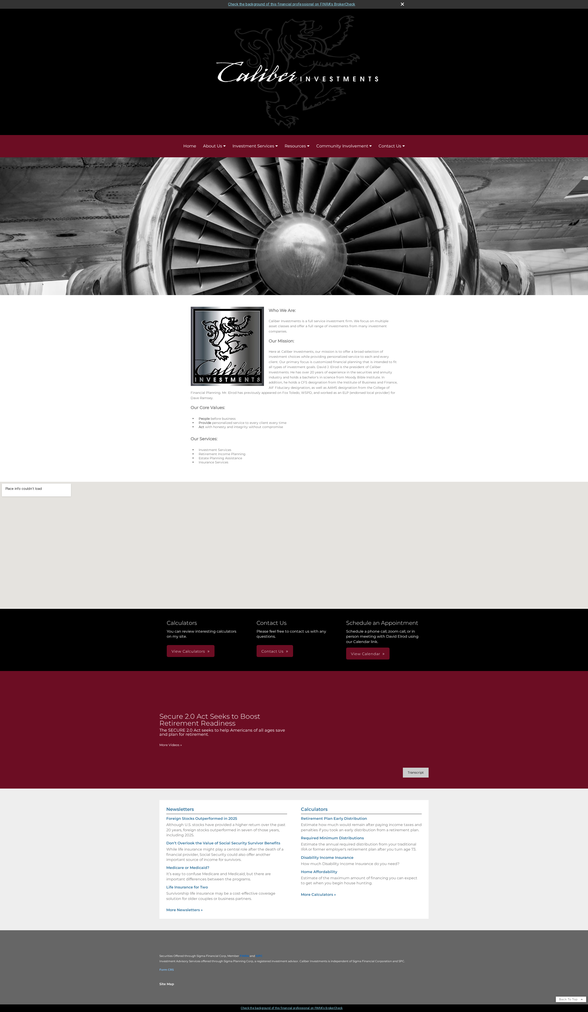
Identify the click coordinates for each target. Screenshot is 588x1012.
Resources (295, 146)
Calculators (314, 809)
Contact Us (390, 146)
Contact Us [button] (272, 651)
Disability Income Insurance (327, 857)
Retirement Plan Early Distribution (334, 818)
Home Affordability (319, 872)
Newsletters (180, 809)
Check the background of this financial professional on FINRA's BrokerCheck (291, 4)
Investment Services (253, 146)
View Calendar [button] (365, 654)
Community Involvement (342, 146)
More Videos (170, 745)
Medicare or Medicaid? (187, 867)
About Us (212, 146)
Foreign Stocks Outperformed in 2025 (201, 818)
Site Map (166, 984)
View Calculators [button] (188, 651)
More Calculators (318, 894)
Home (189, 146)
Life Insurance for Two (187, 887)
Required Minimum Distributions (332, 838)
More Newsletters (184, 910)
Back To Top (569, 999)
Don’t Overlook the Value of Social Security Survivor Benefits (223, 843)
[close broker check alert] (402, 4)
